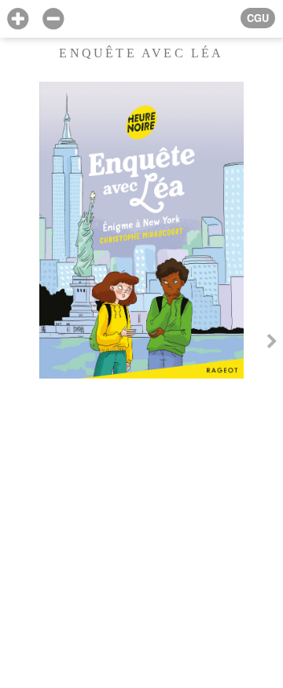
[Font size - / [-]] (53, 19)
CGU (258, 18)
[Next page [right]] (272, 344)
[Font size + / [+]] (17, 19)
